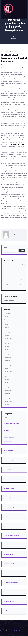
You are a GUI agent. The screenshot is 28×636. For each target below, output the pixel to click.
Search (5, 247)
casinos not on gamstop (9, 437)
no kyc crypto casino (8, 526)
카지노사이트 (6, 573)
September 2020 (8, 401)
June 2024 (7, 379)
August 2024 (7, 374)
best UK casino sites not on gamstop (11, 423)
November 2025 (8, 335)
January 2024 (8, 393)
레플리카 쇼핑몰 (7, 469)
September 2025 (8, 338)
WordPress (16, 630)
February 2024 (8, 390)
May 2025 (7, 349)
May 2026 (7, 322)
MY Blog (4, 65)
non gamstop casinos (8, 427)
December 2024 (8, 363)
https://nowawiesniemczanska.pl (16, 144)
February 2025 (8, 357)
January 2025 (7, 360)
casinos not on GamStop (9, 479)
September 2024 (8, 371)
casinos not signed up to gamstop (11, 592)
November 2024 (8, 366)
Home (14, 33)
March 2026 (7, 327)
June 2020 (7, 404)
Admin (6, 51)
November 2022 (8, 396)
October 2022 (8, 398)
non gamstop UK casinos (9, 488)
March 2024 (7, 387)
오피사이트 (6, 516)
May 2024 (7, 382)
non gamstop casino (8, 441)
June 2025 (7, 346)
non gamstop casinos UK (9, 601)
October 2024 (8, 368)
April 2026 (7, 324)
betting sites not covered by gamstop (12, 582)
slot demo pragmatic (8, 450)
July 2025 (7, 344)
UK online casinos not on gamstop (11, 420)
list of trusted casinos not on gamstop (12, 535)
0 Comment (15, 51)
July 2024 (7, 377)
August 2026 (7, 313)
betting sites (6, 430)
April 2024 (7, 385)
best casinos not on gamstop (10, 460)
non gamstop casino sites (9, 563)
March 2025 (7, 355)
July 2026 (7, 316)
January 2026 (7, 333)
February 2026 (8, 330)
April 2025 (7, 352)
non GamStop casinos (8, 434)
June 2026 (7, 319)
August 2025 (7, 341)
